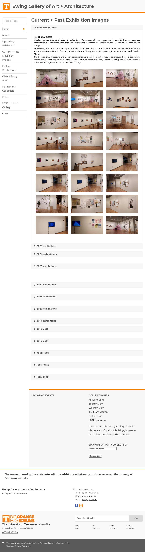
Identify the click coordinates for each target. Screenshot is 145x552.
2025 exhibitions (46, 246)
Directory (95, 528)
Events (77, 525)
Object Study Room (10, 78)
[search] (14, 21)
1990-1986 (42, 365)
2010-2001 (42, 341)
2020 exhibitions (46, 308)
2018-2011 (42, 329)
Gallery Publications (9, 68)
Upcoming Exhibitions (8, 43)
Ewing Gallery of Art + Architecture (53, 6)
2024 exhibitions (46, 254)
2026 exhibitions (46, 27)
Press (5, 97)
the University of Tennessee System (40, 543)
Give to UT (113, 528)
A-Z (93, 525)
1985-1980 (42, 377)
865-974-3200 (89, 496)
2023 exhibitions (46, 266)
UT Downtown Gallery (10, 105)
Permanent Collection (8, 88)
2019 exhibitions (46, 320)
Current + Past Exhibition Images (10, 55)
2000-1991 (42, 353)
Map (76, 528)
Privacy (129, 525)
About (5, 35)
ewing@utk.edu (89, 499)
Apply (111, 525)
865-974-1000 (10, 532)
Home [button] (5, 29)
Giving (5, 113)
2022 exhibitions (46, 284)
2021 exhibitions (46, 296)
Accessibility (131, 528)
